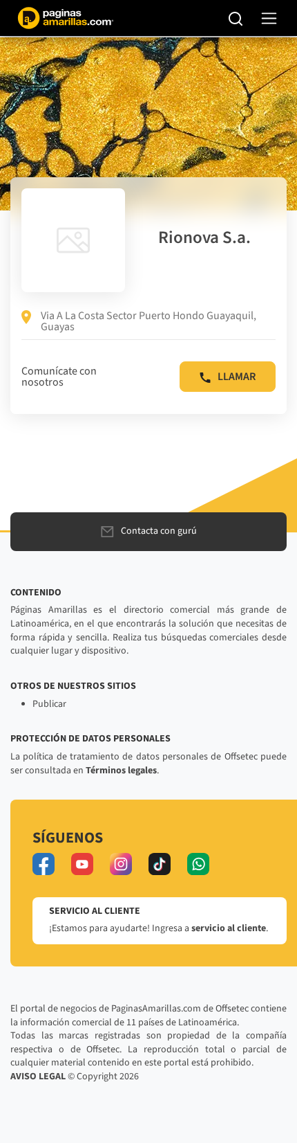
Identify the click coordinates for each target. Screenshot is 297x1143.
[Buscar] (235, 18)
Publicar (49, 704)
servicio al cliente (228, 928)
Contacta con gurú (159, 531)
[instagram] (121, 864)
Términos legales (121, 770)
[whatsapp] (198, 864)
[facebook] (43, 864)
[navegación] (269, 18)
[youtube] (82, 864)
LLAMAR (237, 376)
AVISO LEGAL (38, 1076)
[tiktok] (159, 864)
